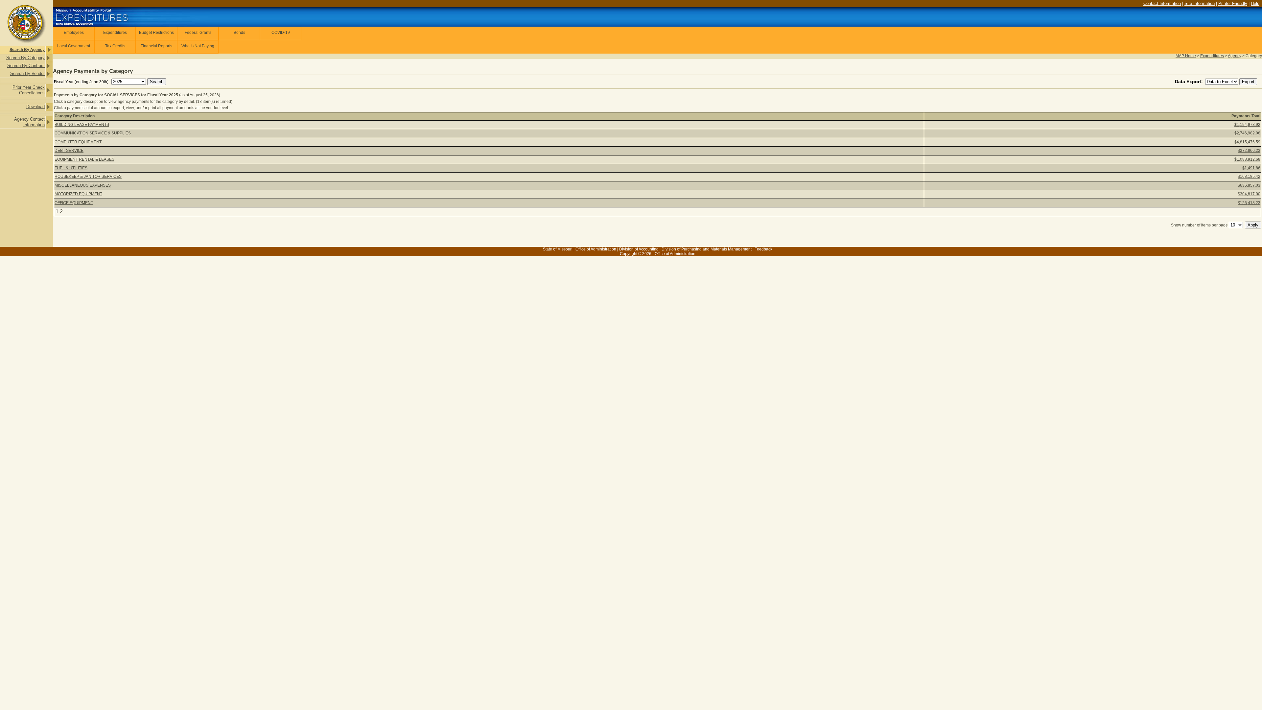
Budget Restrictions (156, 32)
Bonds (239, 32)
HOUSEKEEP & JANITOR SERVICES (88, 176)
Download (35, 106)
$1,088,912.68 (1247, 159)
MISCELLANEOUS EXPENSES (83, 185)
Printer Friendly (1232, 3)
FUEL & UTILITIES (71, 168)
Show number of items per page (1199, 225)
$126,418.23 (1249, 203)
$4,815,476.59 (1247, 142)
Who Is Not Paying (197, 46)
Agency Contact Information (29, 122)
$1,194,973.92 (1247, 124)
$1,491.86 (1251, 168)
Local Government (73, 46)
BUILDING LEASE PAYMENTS (82, 124)
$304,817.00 (1249, 194)
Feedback (763, 249)
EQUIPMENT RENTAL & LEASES (84, 159)
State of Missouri (558, 249)
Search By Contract (26, 65)
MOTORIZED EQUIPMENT (78, 194)
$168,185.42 (1249, 176)
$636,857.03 (1249, 185)
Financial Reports (156, 46)
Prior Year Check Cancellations (28, 90)
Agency (1234, 56)
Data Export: (1189, 81)
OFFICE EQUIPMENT (74, 203)
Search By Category (25, 57)
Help (1255, 3)
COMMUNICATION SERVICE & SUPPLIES (93, 133)
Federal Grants (198, 32)
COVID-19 (280, 32)
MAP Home (1186, 56)
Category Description (75, 116)
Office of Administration (595, 249)
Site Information (1199, 3)
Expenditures (115, 32)
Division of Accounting (639, 249)
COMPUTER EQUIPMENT (78, 142)
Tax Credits (115, 46)
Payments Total (1245, 116)
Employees (74, 32)
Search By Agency (27, 49)
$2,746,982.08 (1247, 133)
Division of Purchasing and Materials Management (707, 249)
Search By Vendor (27, 73)
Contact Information (1162, 3)
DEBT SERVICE (69, 150)
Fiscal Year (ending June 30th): (82, 82)
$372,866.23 (1249, 150)
